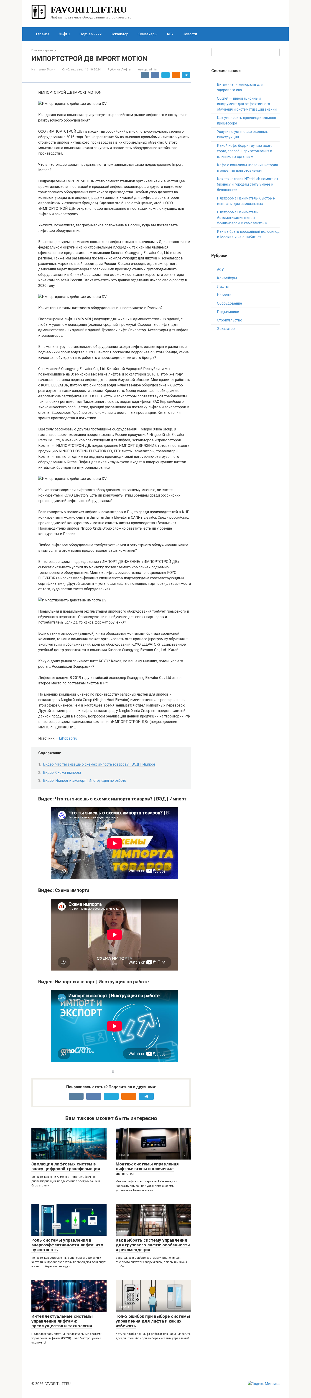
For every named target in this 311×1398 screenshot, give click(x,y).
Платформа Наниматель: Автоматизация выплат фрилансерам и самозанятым (242, 217)
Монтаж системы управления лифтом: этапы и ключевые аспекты (147, 1168)
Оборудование (229, 303)
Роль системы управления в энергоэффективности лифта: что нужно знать (67, 1244)
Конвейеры (148, 34)
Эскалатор (119, 34)
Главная (42, 34)
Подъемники (90, 34)
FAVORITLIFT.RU (89, 9)
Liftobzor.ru (68, 738)
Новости (190, 34)
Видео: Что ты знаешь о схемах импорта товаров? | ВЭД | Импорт (99, 764)
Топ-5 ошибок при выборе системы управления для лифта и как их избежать (153, 1321)
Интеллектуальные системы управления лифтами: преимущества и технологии (62, 1321)
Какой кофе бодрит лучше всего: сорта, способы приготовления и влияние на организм (245, 151)
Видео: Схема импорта (62, 772)
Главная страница (43, 50)
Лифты (64, 34)
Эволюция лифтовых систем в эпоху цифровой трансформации (65, 1166)
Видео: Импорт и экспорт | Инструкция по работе (84, 780)
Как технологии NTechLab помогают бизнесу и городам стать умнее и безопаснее (247, 184)
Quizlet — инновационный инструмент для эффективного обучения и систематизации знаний (247, 103)
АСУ (170, 34)
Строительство (229, 320)
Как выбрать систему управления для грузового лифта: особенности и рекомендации (153, 1244)
